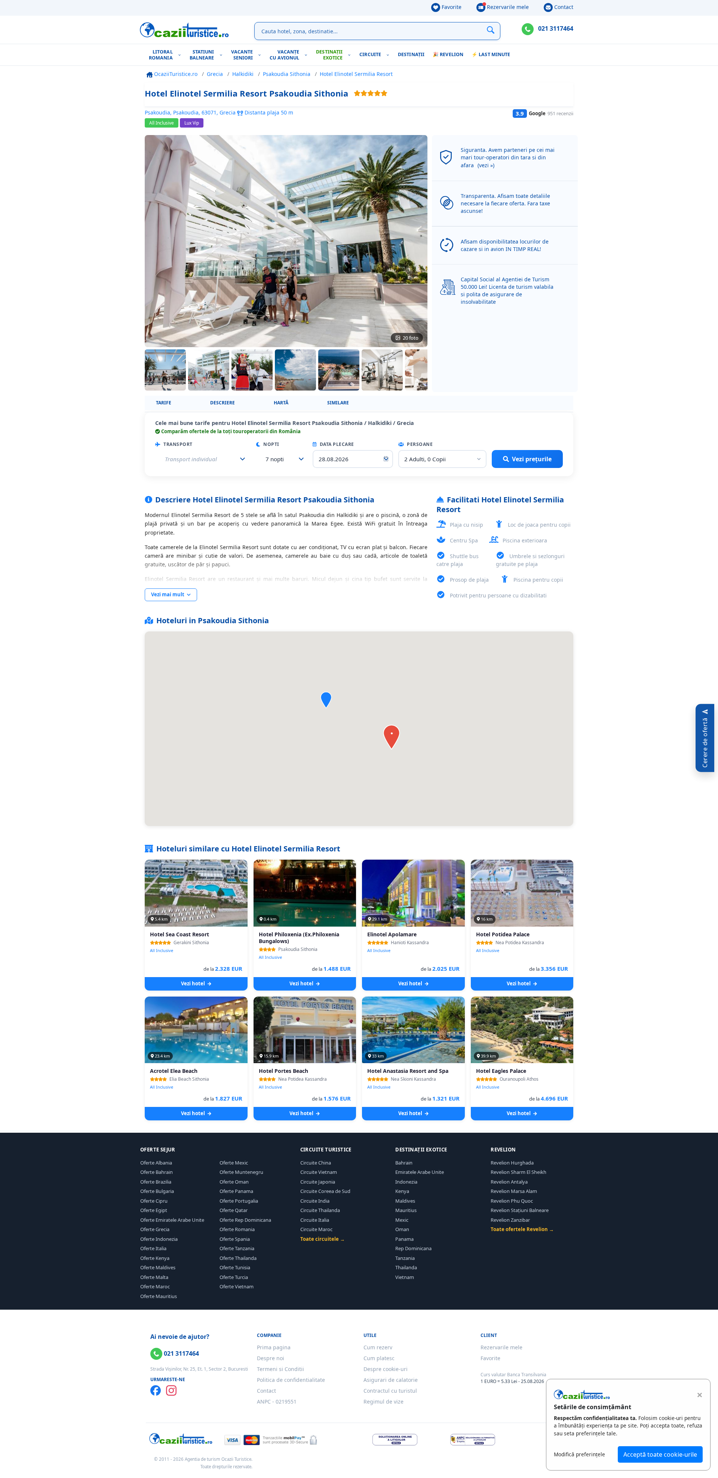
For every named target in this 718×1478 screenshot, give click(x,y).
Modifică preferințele (579, 1454)
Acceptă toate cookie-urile (660, 1454)
